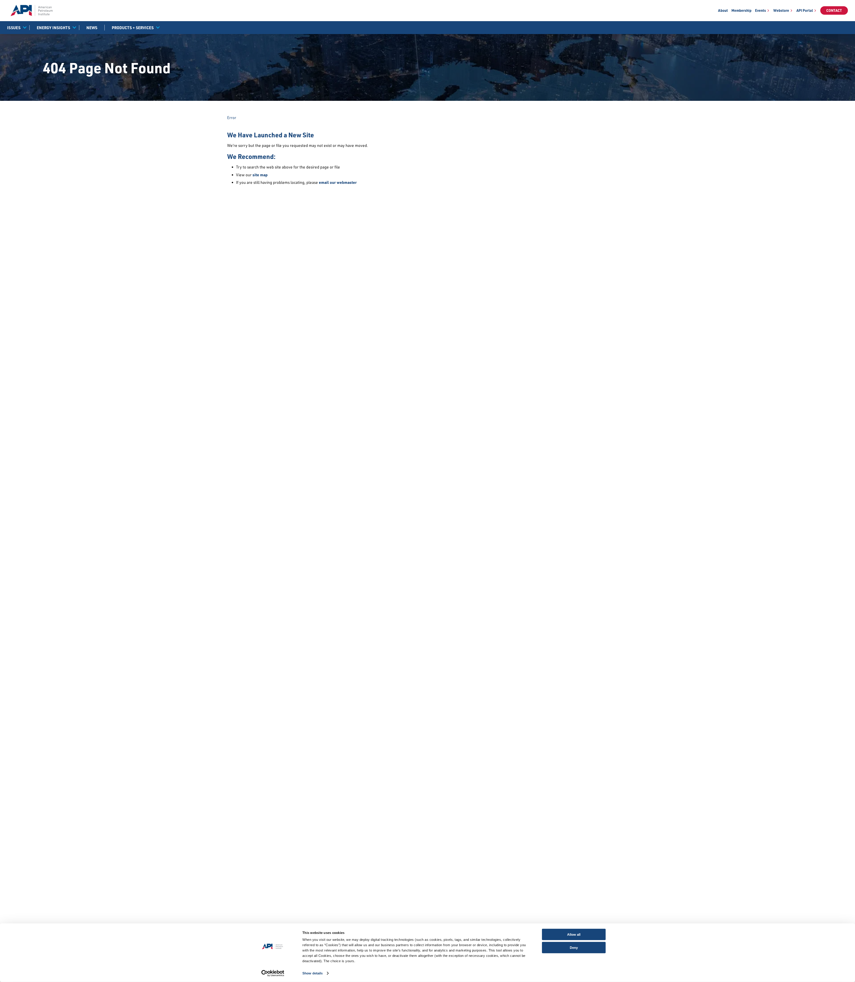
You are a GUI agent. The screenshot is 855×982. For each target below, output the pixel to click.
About (723, 10)
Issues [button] (13, 27)
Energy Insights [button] (53, 27)
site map (260, 174)
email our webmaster (338, 182)
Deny (574, 947)
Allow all (573, 934)
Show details (312, 973)
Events (760, 10)
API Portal (804, 10)
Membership (741, 10)
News (91, 27)
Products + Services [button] (133, 27)
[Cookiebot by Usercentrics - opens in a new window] (272, 973)
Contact (834, 10)
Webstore (781, 10)
